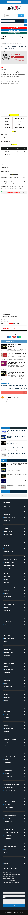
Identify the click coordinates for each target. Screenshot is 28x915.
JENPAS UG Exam (7, 590)
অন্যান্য (5, 843)
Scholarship (6, 700)
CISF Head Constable (8, 537)
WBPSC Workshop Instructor (10, 815)
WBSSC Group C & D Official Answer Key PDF (17, 354)
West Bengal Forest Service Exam (11, 832)
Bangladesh (6, 509)
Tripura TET (6, 734)
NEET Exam (6, 627)
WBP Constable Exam (8, 770)
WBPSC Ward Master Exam (9, 812)
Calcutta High (7, 528)
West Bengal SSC (17, 43)
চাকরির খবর (5, 852)
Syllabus (6, 725)
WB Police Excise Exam (8, 748)
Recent (5, 427)
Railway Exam (6, 675)
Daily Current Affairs (8, 551)
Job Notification (7, 596)
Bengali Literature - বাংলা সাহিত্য (9, 517)
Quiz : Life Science (7, 666)
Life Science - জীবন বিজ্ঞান (8, 613)
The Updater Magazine (8, 728)
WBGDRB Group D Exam (8, 762)
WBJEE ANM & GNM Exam (8, 767)
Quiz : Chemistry (7, 649)
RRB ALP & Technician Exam (9, 689)
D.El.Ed (5, 548)
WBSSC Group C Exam (8, 821)
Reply (7, 401)
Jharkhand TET (7, 593)
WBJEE (5, 765)
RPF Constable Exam (8, 686)
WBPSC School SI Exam (8, 807)
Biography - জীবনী (7, 520)
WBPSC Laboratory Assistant (10, 798)
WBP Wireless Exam (8, 776)
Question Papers (7, 644)
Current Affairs (7, 545)
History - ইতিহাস (7, 576)
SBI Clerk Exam (7, 697)
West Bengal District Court (9, 829)
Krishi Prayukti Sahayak (9, 604)
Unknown (8, 397)
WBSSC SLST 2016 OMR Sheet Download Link (15, 345)
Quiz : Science (7, 672)
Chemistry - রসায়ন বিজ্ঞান (8, 531)
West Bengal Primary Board (8, 876)
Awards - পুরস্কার (7, 506)
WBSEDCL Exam (7, 818)
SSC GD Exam (6, 717)
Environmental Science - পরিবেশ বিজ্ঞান (10, 559)
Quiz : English (7, 655)
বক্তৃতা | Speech (6, 863)
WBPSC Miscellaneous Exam (9, 801)
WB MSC (5, 745)
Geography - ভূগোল (7, 568)
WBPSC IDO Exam (7, 793)
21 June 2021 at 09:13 (16, 397)
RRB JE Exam (6, 691)
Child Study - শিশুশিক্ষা (8, 534)
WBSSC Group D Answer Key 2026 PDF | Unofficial (16, 363)
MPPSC (5, 624)
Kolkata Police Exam (8, 599)
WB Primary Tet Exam (8, 753)
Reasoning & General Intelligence (11, 677)
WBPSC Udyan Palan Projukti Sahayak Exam (13, 810)
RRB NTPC (6, 694)
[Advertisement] (14, 98)
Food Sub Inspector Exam (9, 562)
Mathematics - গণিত (7, 621)
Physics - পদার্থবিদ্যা (7, 635)
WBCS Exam (6, 759)
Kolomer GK (6, 601)
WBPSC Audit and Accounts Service (11, 784)
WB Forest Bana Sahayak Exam (10, 739)
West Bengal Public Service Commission (11, 874)
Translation (6, 731)
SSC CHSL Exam (7, 711)
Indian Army (6, 582)
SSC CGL (5, 708)
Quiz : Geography (7, 658)
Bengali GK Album (7, 511)
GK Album (6, 573)
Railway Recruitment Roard (8, 878)
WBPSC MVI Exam (7, 804)
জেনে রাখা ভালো (6, 857)
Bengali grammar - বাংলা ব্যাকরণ (9, 514)
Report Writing (7, 680)
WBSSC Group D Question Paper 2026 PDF (16, 373)
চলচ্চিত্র (5, 849)
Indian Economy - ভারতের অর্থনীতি (9, 587)
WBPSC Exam (6, 779)
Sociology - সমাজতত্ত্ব (7, 703)
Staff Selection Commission (9, 880)
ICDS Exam (6, 579)
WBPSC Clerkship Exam (8, 787)
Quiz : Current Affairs (8, 652)
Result (5, 683)
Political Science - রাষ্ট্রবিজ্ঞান (9, 638)
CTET (5, 542)
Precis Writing (7, 641)
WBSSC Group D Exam (8, 824)
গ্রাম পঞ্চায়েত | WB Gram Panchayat (10, 846)
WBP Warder (6, 773)
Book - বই (5, 523)
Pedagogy (6, 632)
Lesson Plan (6, 607)
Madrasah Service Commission (10, 618)
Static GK (6, 722)
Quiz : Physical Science (8, 669)
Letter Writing (7, 610)
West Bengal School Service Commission (11, 882)
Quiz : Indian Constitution (9, 663)
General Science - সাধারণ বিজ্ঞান (9, 565)
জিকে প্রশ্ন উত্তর (6, 855)
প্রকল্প (4, 860)
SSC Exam (6, 714)
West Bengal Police (8, 835)
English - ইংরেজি (7, 556)
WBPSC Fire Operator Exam (9, 790)
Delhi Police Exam (7, 554)
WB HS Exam (6, 742)
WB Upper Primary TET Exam (9, 756)
